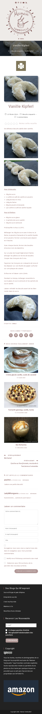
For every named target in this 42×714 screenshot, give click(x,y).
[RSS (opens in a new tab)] (26, 2)
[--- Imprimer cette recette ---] (21, 66)
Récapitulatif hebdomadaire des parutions (19, 634)
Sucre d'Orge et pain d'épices (14, 593)
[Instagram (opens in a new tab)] (21, 2)
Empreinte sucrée (10, 597)
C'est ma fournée (10, 602)
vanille (14, 323)
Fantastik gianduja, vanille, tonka (21, 410)
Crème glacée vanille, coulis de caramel (21, 375)
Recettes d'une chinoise (12, 611)
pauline (7, 480)
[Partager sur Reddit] (26, 335)
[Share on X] (11, 335)
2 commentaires (22, 117)
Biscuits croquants (28, 114)
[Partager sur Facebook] (16, 335)
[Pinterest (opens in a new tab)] (18, 2)
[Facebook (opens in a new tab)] (15, 2)
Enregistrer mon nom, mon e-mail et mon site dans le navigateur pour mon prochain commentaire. (20, 551)
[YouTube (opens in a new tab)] (23, 2)
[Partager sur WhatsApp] (31, 335)
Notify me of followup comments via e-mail (22, 559)
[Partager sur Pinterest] (21, 335)
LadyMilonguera (11, 493)
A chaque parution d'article (18, 630)
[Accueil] (9, 51)
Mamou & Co (8, 606)
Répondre (26, 480)
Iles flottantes (21, 445)
